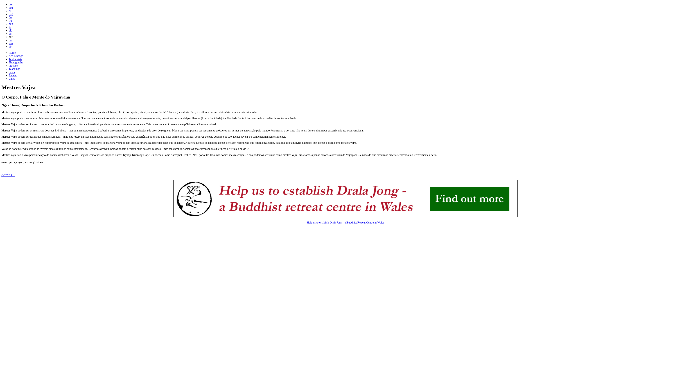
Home (12, 52)
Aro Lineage (16, 55)
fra (10, 20)
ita (10, 27)
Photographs (16, 62)
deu (11, 7)
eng (11, 14)
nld (10, 30)
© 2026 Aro (8, 175)
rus (10, 40)
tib (10, 46)
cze (10, 4)
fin (10, 17)
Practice (13, 65)
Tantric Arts (15, 59)
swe (11, 43)
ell (10, 10)
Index (12, 72)
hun (11, 23)
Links (12, 78)
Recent (13, 75)
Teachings (14, 68)
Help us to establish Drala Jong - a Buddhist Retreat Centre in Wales (345, 222)
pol (10, 33)
